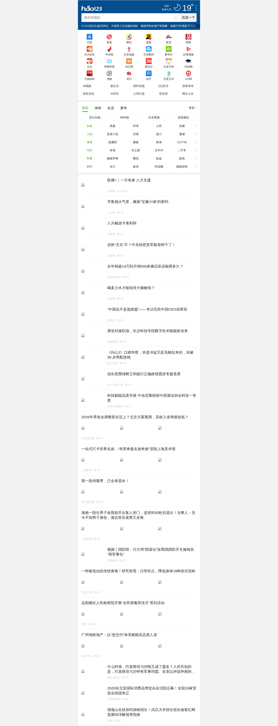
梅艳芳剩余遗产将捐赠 (154, 25)
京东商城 (154, 117)
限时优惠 (139, 86)
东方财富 (89, 54)
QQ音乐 (163, 86)
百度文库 (168, 78)
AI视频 (87, 86)
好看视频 (188, 54)
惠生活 (114, 86)
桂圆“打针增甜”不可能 (183, 25)
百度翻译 (148, 54)
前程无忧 (88, 93)
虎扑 (129, 78)
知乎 (148, 78)
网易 (188, 42)
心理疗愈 (139, 93)
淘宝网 (129, 66)
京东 (89, 66)
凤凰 (109, 42)
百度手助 (168, 66)
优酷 (109, 78)
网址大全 (188, 93)
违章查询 (188, 86)
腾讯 (129, 42)
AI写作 (115, 93)
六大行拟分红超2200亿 (94, 25)
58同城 (124, 117)
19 (186, 8)
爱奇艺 (169, 54)
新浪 (168, 42)
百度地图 (129, 54)
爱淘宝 (149, 66)
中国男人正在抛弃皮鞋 (124, 25)
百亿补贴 (95, 117)
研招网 (189, 66)
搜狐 (148, 42)
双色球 (163, 93)
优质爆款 (183, 117)
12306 (188, 78)
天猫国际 (89, 78)
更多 (192, 107)
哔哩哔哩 (109, 66)
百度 (89, 42)
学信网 (109, 54)
